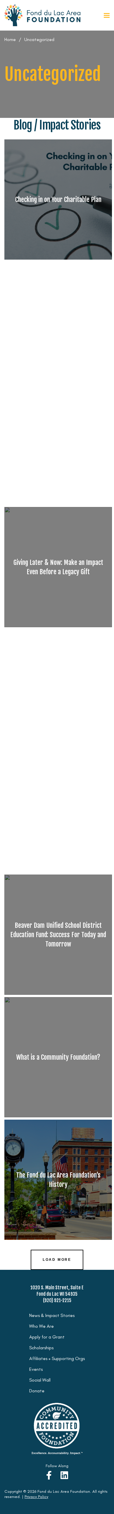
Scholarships (41, 1347)
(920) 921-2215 (57, 1300)
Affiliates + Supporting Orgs (57, 1358)
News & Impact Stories (52, 1315)
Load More (57, 1260)
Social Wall (40, 1380)
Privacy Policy (36, 1496)
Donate (36, 1391)
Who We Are (41, 1326)
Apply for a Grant (47, 1337)
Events (36, 1369)
